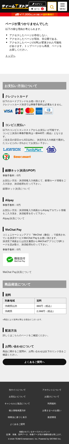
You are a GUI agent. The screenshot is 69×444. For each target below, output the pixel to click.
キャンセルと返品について (17, 403)
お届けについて (51, 396)
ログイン (38, 3)
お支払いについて (17, 396)
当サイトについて (17, 389)
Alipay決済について (14, 218)
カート (38, 9)
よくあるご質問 (17, 423)
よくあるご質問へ (34, 362)
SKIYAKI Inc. (55, 438)
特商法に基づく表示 (17, 417)
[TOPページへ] (15, 6)
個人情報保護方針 (17, 410)
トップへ (10, 55)
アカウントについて (51, 389)
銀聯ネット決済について (16, 188)
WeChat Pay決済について (17, 272)
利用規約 (52, 403)
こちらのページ (20, 335)
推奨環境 (52, 417)
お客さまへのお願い (51, 410)
